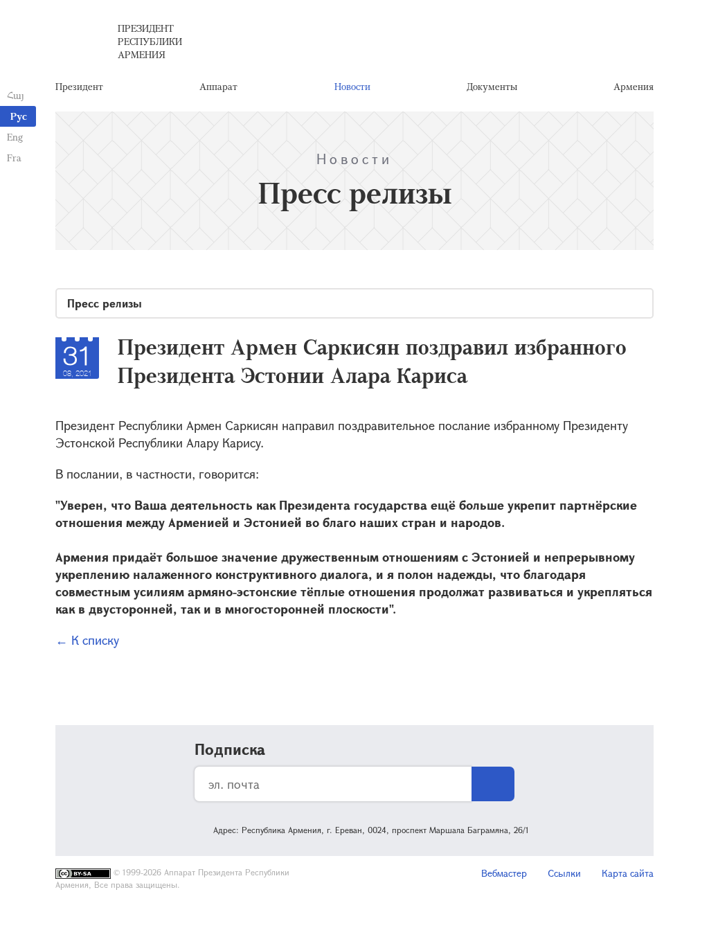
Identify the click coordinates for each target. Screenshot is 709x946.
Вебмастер (504, 873)
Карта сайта (628, 873)
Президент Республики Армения (150, 41)
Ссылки (564, 873)
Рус (18, 116)
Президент (79, 86)
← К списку (87, 640)
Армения (633, 86)
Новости (352, 86)
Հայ (15, 95)
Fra (14, 157)
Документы (492, 86)
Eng (15, 136)
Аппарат (218, 86)
